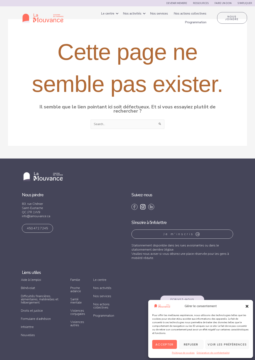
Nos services (159, 13)
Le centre (107, 13)
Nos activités (132, 13)
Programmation (195, 22)
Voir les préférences (227, 344)
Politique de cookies (183, 352)
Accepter (164, 344)
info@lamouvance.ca (36, 216)
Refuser (191, 344)
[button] (247, 306)
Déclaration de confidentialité (213, 352)
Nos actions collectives (190, 13)
